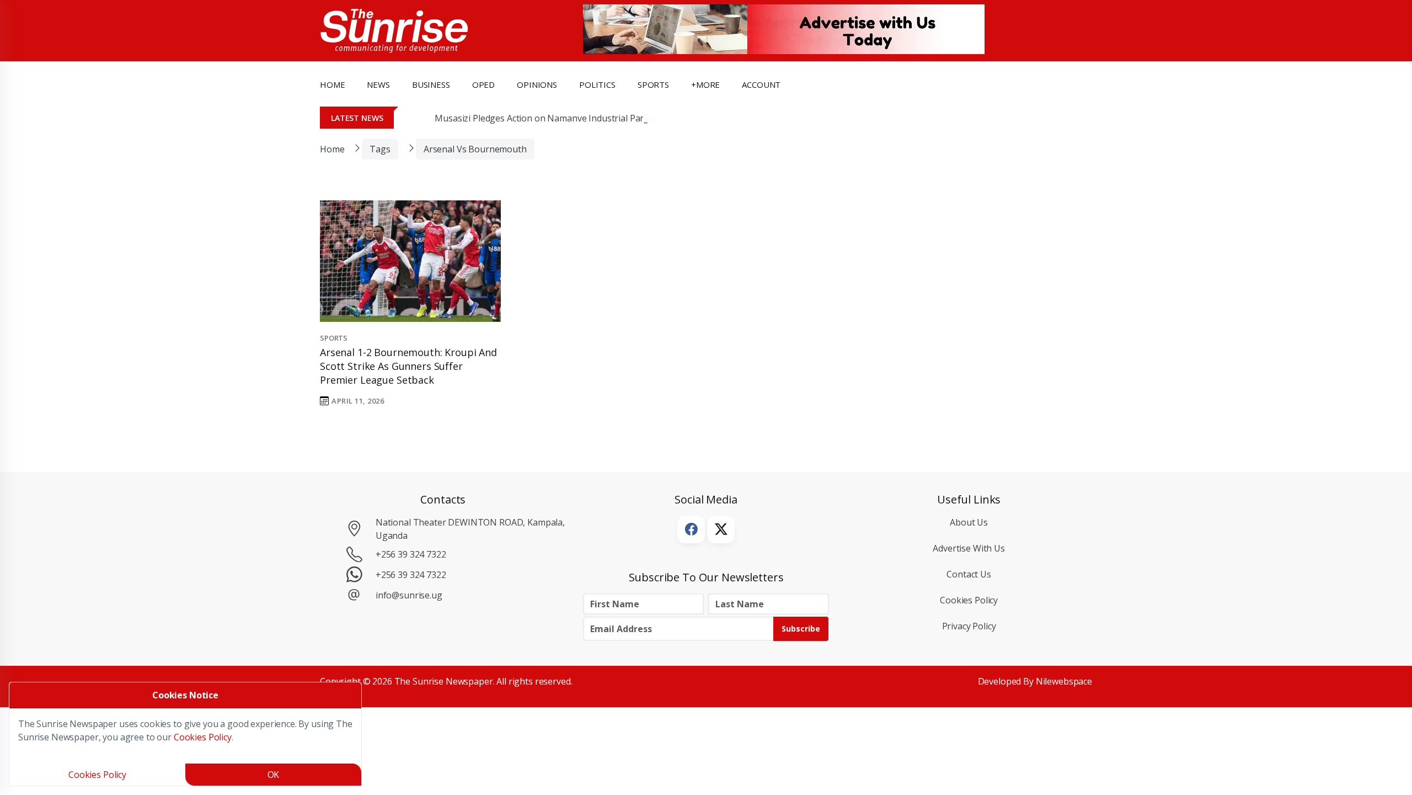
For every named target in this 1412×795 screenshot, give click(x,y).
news (378, 84)
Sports (653, 84)
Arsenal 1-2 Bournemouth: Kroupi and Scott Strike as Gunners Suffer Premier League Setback (408, 366)
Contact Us (968, 574)
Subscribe (801, 628)
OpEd (483, 84)
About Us (969, 522)
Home (332, 84)
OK (274, 774)
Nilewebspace (1064, 681)
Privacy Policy (969, 626)
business (431, 84)
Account (761, 84)
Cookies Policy (969, 600)
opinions (537, 84)
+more (705, 84)
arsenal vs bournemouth (475, 149)
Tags (380, 149)
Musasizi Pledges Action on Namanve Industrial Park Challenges (565, 118)
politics (597, 84)
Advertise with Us (969, 548)
